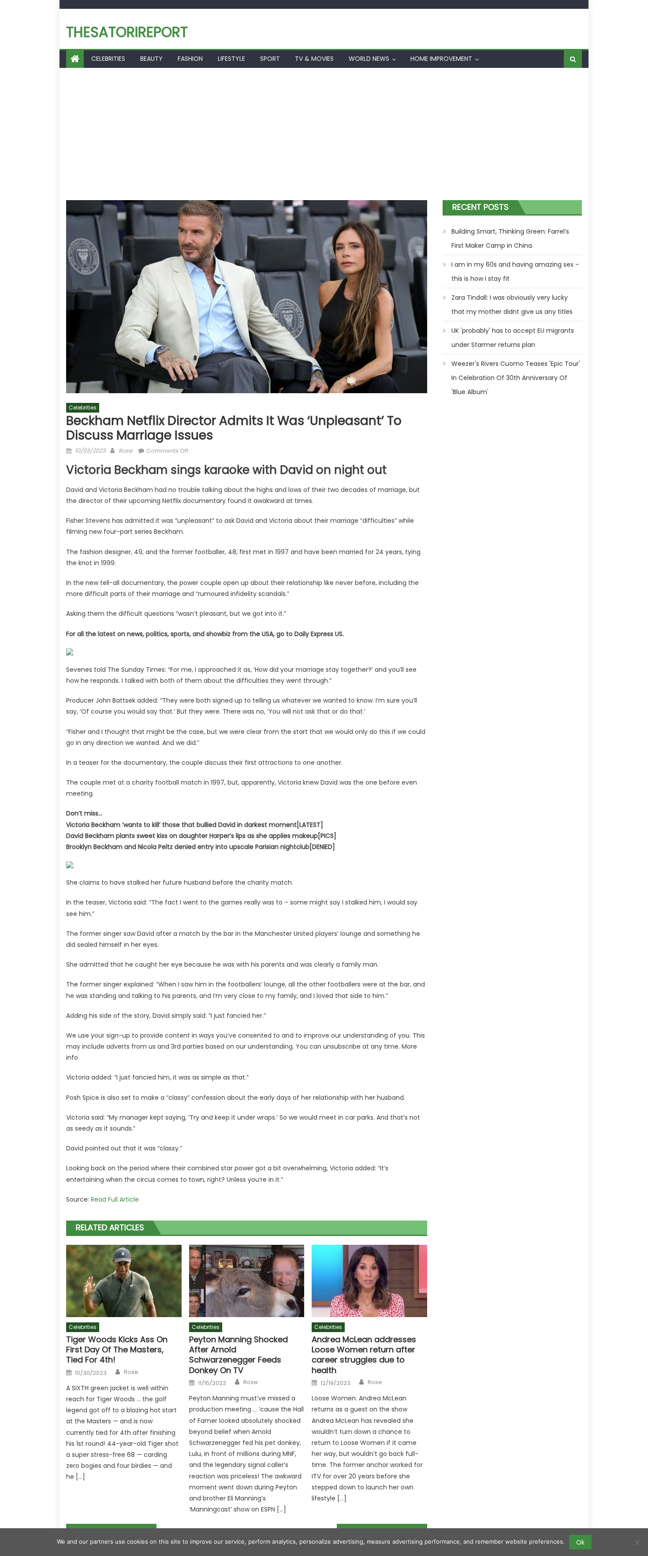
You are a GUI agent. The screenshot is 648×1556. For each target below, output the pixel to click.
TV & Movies (314, 58)
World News (369, 58)
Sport (270, 58)
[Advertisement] (324, 134)
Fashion (190, 58)
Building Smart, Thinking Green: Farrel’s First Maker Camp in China (510, 238)
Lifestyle (231, 58)
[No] (637, 1542)
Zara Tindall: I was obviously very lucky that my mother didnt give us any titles (512, 304)
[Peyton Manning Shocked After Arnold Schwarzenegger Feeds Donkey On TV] (247, 1281)
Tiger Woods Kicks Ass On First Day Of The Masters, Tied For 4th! (117, 1349)
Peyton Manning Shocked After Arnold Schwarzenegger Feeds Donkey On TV (238, 1355)
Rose (125, 451)
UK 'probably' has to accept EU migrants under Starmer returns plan (512, 337)
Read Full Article (115, 1199)
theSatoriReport (127, 32)
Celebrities (108, 58)
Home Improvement (441, 58)
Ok (580, 1542)
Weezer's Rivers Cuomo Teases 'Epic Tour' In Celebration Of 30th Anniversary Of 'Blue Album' (515, 377)
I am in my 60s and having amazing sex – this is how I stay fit (515, 271)
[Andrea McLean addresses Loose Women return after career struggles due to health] (369, 1281)
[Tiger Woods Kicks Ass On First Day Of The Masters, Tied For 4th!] (124, 1281)
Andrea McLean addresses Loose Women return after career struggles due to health (364, 1355)
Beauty (151, 58)
